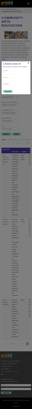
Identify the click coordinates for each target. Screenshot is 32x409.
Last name (5, 77)
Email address (6, 84)
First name (5, 70)
